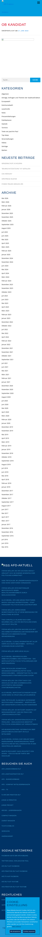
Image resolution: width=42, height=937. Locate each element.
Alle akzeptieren (15, 931)
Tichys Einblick (8, 826)
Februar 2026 (6, 206)
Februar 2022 (6, 341)
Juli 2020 (5, 401)
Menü (38, 2)
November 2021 (7, 352)
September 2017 (7, 502)
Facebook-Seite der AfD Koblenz (15, 856)
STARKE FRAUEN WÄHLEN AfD (12, 184)
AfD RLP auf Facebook (10, 866)
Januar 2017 (6, 524)
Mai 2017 (5, 513)
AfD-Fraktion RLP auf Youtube (14, 887)
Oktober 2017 (6, 498)
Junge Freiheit (7, 805)
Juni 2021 (5, 367)
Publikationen (7, 120)
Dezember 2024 (7, 258)
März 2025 (5, 247)
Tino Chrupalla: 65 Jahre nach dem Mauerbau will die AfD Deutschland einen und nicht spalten (19, 622)
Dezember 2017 (7, 491)
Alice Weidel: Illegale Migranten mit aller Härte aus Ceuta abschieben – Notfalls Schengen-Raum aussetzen (19, 644)
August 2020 (6, 397)
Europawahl (6, 101)
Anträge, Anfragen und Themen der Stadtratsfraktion (21, 98)
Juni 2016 (5, 543)
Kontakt (5, 900)
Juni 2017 (5, 509)
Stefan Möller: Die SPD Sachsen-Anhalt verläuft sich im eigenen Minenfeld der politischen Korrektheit (18, 573)
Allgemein (5, 94)
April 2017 (5, 517)
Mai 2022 (5, 333)
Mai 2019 (5, 434)
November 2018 (7, 453)
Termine (5, 128)
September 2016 (7, 536)
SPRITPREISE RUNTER (9, 179)
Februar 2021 (6, 378)
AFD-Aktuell (22, 565)
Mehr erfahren (16, 926)
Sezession (6, 831)
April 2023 (5, 307)
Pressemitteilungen (9, 116)
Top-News (5, 135)
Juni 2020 (5, 404)
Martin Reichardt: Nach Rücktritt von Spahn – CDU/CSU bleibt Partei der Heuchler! (18, 753)
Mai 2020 (5, 408)
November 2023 (7, 288)
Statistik (4, 124)
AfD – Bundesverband (10, 779)
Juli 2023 (5, 296)
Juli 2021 (5, 363)
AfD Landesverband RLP (11, 769)
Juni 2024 (5, 266)
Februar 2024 (6, 281)
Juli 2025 (5, 232)
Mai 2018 (5, 476)
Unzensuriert (7, 836)
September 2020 (7, 393)
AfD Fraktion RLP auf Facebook (14, 871)
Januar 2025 (6, 255)
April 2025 (5, 243)
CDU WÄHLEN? (7, 174)
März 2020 (5, 416)
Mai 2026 (5, 198)
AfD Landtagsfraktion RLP (13, 774)
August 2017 (6, 506)
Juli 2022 (5, 329)
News (4, 113)
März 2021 (5, 374)
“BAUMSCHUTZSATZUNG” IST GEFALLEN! (16, 169)
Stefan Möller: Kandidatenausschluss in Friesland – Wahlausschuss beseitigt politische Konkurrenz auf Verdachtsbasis (20, 722)
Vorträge (5, 146)
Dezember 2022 (7, 322)
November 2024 (7, 262)
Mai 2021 (5, 371)
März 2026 (5, 202)
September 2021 (7, 359)
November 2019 (7, 431)
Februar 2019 (6, 446)
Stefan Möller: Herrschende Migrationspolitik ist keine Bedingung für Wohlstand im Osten (19, 612)
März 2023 (5, 311)
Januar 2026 (6, 209)
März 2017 (5, 521)
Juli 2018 (5, 468)
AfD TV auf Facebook (10, 876)
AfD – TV (5, 789)
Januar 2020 (6, 423)
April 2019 (5, 438)
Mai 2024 (5, 269)
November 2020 (7, 389)
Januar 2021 (6, 382)
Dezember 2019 (7, 427)
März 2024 (5, 277)
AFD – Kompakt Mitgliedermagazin (16, 784)
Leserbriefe (6, 109)
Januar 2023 (6, 318)
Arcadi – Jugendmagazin (12, 810)
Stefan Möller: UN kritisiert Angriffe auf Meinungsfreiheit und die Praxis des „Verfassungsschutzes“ (19, 712)
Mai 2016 (5, 547)
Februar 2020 (6, 419)
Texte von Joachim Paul (10, 131)
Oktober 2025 (6, 221)
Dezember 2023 (7, 284)
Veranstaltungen (8, 139)
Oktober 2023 (6, 292)
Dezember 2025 (7, 213)
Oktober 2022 (6, 326)
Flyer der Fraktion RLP (11, 795)
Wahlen (4, 150)
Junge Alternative (9, 800)
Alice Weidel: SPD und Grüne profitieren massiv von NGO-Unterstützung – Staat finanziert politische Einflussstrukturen (19, 602)
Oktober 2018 (6, 457)
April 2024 (5, 273)
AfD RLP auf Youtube (10, 882)
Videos (4, 143)
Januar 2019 (6, 449)
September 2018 (7, 461)
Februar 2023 (6, 315)
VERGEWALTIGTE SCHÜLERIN (12, 163)
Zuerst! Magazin (8, 821)
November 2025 (7, 217)
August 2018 (6, 464)
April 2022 (5, 337)
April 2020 (5, 412)
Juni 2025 (5, 236)
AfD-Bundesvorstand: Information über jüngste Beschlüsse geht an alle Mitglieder (18, 731)
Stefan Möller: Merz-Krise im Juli (15, 651)
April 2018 (5, 479)
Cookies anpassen (29, 931)
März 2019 (5, 442)
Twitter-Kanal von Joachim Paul (15, 861)
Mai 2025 (5, 239)
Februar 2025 (6, 251)
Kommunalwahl (7, 105)
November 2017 (7, 494)
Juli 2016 (5, 539)
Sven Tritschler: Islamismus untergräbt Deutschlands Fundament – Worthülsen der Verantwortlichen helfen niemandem (19, 702)
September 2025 (7, 224)
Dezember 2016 (7, 528)
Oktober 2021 (6, 356)
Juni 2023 (5, 299)
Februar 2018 (6, 483)
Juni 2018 (5, 472)
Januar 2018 (6, 487)
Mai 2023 (5, 303)
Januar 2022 (6, 344)
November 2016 (7, 532)
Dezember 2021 (7, 348)
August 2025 (6, 228)
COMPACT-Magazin (9, 815)
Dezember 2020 (7, 386)
